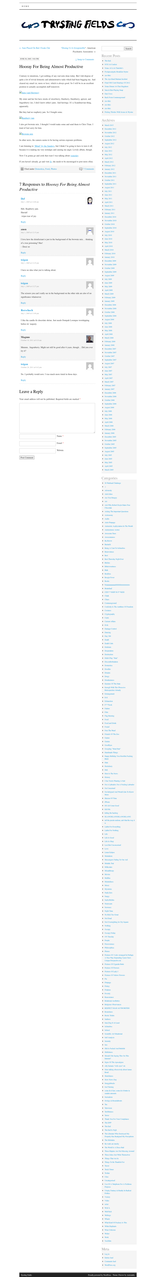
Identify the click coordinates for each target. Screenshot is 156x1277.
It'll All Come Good (112, 805)
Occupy (107, 929)
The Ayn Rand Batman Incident (116, 79)
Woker (107, 1233)
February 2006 (110, 429)
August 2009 (109, 275)
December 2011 (110, 173)
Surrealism (108, 1097)
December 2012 (110, 129)
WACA (107, 1208)
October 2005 (110, 444)
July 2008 (108, 323)
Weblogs (108, 1215)
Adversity (108, 490)
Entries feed (109, 1257)
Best (106, 555)
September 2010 (110, 228)
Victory (107, 1197)
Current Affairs (110, 621)
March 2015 (109, 125)
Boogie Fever (109, 577)
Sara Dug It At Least (112, 1022)
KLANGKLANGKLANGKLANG (118, 816)
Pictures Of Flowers (112, 967)
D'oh (106, 625)
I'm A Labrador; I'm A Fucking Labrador (119, 784)
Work (107, 1237)
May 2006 (108, 418)
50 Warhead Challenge (113, 483)
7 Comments (88, 168)
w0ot (106, 1204)
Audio (107, 518)
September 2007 (110, 359)
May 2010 (108, 242)
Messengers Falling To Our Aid (116, 859)
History (107, 777)
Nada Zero (108, 892)
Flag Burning (109, 715)
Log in (107, 1254)
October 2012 (110, 136)
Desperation (109, 650)
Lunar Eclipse (110, 852)
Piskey (107, 986)
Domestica (39, 168)
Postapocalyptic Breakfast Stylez (116, 71)
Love (106, 848)
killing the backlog (111, 813)
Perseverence (109, 944)
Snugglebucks (110, 1083)
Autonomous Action (112, 529)
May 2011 (108, 198)
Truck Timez (109, 1169)
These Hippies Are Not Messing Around (119, 1151)
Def (23, 199)
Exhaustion (109, 701)
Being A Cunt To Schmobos (115, 548)
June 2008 (108, 326)
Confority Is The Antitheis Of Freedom (119, 606)
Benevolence (109, 551)
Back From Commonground (115, 97)
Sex (106, 1044)
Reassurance (109, 997)
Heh (106, 770)
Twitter (107, 1173)
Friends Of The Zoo (112, 734)
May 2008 (108, 330)
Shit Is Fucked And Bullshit (115, 1048)
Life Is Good (109, 837)
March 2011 (109, 206)
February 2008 (110, 341)
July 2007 (108, 367)
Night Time (109, 911)
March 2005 (109, 469)
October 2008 (110, 312)
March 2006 (109, 425)
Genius (107, 741)
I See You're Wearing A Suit (115, 781)
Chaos (107, 599)
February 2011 (110, 209)
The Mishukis (110, 1140)
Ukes (106, 1176)
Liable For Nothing (112, 830)
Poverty (107, 993)
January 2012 (109, 169)
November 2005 (110, 440)
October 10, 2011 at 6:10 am (31, 340)
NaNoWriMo (109, 900)
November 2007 (110, 352)
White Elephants (110, 1226)
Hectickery (108, 766)
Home (25, 6)
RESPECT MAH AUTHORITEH (117, 1008)
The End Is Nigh (111, 1130)
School (107, 1030)
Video (107, 1200)
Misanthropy (109, 870)
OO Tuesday (109, 936)
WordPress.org (110, 1265)
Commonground (111, 603)
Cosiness (108, 610)
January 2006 (109, 433)
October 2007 (110, 356)
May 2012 (108, 154)
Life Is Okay (109, 841)
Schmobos (108, 1026)
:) (105, 486)
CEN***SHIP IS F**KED (114, 592)
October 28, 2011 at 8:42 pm (31, 367)
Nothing (108, 925)
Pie (106, 978)
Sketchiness (109, 1076)
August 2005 (109, 451)
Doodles (108, 669)
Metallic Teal (109, 863)
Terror (107, 1115)
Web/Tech (108, 1211)
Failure (107, 708)
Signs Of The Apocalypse (114, 1062)
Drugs (107, 676)
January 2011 (109, 213)
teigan (24, 260)
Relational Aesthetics (112, 1000)
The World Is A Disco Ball (114, 1147)
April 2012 (109, 158)
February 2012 (110, 165)
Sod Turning (109, 1087)
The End (108, 1126)
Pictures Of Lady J (111, 971)
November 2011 (110, 176)
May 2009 (108, 286)
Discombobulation (111, 661)
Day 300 (108, 636)
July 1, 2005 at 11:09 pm (30, 313)
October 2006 (110, 400)
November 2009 (110, 264)
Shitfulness (109, 1052)
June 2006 (108, 414)
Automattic (131, 1275)
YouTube (108, 1241)
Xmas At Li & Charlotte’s (114, 68)
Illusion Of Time (111, 798)
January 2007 (109, 389)
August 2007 (109, 363)
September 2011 (110, 184)
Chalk (107, 595)
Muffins (107, 878)
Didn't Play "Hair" (111, 658)
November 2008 (110, 308)
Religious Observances (113, 1004)
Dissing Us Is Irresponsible (73, 47)
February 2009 (110, 297)
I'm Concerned (110, 788)
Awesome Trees (110, 533)
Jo (51, 161)
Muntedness (109, 881)
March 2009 (109, 293)
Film (106, 712)
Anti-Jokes (109, 494)
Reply (23, 221)
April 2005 (109, 466)
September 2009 (110, 271)
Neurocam (108, 903)
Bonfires (108, 573)
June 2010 (108, 238)
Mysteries (108, 889)
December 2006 (110, 392)
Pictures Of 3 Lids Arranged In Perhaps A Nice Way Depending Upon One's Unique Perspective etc (119, 958)
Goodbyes (108, 745)
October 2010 (110, 224)
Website (60, 450)
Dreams (107, 672)
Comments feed (110, 1261)
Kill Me (107, 809)
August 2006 (109, 407)
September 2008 (110, 315)
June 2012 (108, 151)
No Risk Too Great (111, 914)
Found (107, 726)
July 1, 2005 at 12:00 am (30, 202)
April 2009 (109, 290)
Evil (106, 697)
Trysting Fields (26, 1275)
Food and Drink (110, 723)
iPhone (107, 802)
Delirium (108, 647)
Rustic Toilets (109, 1015)
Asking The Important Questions (116, 511)
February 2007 (110, 385)
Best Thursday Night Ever (114, 559)
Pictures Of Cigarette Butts (114, 964)
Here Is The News (111, 773)
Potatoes (108, 989)
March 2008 (109, 337)
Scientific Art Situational (113, 1033)
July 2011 (108, 191)
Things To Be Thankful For (114, 1162)
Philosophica (109, 947)
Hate (106, 762)
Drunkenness (109, 680)
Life (106, 834)
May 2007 (108, 374)
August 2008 (109, 319)
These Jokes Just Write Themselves (117, 1154)
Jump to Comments (84, 59)
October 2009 (110, 268)
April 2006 (109, 422)
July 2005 (108, 455)
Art (106, 501)
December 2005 (110, 436)
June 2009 (108, 282)
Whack (107, 1219)
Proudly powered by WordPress (99, 1275)
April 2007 (109, 378)
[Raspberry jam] (26, 118)
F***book (108, 704)
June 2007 (108, 370)
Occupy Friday (110, 933)
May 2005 (108, 462)
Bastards (108, 544)
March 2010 (109, 249)
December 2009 (110, 260)
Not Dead (108, 918)
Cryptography (110, 614)
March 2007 (109, 381)
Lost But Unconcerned (113, 845)
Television (108, 1108)
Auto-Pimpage (110, 522)
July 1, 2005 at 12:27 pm (30, 286)
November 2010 (110, 220)
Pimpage (108, 982)
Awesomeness (110, 537)
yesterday (74, 155)
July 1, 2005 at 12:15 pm (30, 232)
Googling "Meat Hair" (113, 748)
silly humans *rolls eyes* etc (115, 1066)
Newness (108, 907)
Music (107, 885)
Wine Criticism (110, 1230)
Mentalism (108, 856)
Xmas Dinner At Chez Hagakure (116, 86)
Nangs (107, 896)
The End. (108, 60)
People (107, 940)
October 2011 (110, 180)
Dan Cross (108, 93)
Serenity (108, 1041)
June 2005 (108, 458)
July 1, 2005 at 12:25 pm (30, 263)
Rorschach (27, 310)
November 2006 (110, 396)
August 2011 (109, 187)
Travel (107, 1165)
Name (60, 436)
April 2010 (109, 246)
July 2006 (108, 411)
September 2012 (110, 140)
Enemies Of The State (112, 683)
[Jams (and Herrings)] (29, 92)
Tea (106, 1104)
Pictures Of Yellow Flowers (115, 975)
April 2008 (109, 334)
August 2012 (109, 143)
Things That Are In (112, 1158)
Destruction (109, 654)
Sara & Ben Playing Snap (114, 90)
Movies (107, 874)
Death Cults (109, 643)
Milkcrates (108, 867)
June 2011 (108, 195)
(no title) (108, 75)
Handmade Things (111, 752)
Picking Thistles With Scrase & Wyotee (119, 112)
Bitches (107, 562)
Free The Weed (110, 730)
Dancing (108, 632)
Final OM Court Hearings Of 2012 (117, 82)
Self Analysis (109, 1037)
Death (107, 639)
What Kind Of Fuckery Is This (116, 1222)
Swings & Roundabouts (113, 1100)
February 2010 (110, 253)
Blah (106, 570)
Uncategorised (110, 1180)
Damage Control (111, 628)
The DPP (108, 1122)
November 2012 (110, 132)
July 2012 (108, 147)
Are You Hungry (111, 497)
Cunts (107, 617)
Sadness (108, 1019)
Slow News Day (111, 1079)
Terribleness (109, 1111)
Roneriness (109, 1011)
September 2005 (110, 447)
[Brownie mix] (26, 133)
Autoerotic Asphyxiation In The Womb (119, 526)
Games (107, 737)
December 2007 (110, 348)
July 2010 (108, 235)
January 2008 (109, 345)
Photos (54, 168)
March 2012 (109, 162)
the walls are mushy (112, 1143)
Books (107, 581)
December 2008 (110, 304)
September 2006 (110, 403)
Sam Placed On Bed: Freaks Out (34, 47)
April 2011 (109, 202)
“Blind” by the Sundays (44, 145)
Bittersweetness (110, 566)
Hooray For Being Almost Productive (51, 66)
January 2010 (109, 257)
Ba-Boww (108, 540)
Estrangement (109, 693)
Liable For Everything (113, 826)
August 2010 (109, 231)
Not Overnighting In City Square (116, 922)
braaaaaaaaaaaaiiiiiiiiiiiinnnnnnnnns (117, 584)
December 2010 (110, 217)
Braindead (108, 588)
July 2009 (108, 279)
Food (47, 168)
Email (60, 443)
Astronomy (109, 515)
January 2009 (109, 301)
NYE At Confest (111, 64)
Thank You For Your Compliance (117, 1119)
